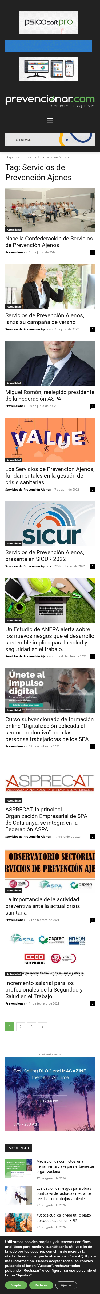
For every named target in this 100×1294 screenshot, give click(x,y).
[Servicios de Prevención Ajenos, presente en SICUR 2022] (50, 523)
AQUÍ (82, 1256)
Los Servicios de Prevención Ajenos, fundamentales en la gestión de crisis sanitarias (49, 476)
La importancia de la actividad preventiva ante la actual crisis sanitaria (42, 906)
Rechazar (41, 1285)
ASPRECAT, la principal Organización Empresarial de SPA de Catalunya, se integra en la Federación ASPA (46, 819)
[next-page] (42, 1026)
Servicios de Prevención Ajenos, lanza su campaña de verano (44, 318)
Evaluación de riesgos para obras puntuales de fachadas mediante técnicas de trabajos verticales (64, 1193)
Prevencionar (15, 252)
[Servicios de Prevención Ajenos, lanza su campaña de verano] (50, 286)
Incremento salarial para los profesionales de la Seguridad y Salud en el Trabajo (44, 989)
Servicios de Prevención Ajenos (28, 329)
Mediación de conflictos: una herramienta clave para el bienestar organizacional (65, 1166)
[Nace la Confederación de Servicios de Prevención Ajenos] (50, 210)
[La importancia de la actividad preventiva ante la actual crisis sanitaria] (50, 871)
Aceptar (16, 1285)
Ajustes (66, 1285)
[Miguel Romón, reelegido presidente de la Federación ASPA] (50, 363)
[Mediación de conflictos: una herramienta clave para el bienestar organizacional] (18, 1168)
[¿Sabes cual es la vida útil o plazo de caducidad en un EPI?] (18, 1222)
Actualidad (14, 229)
